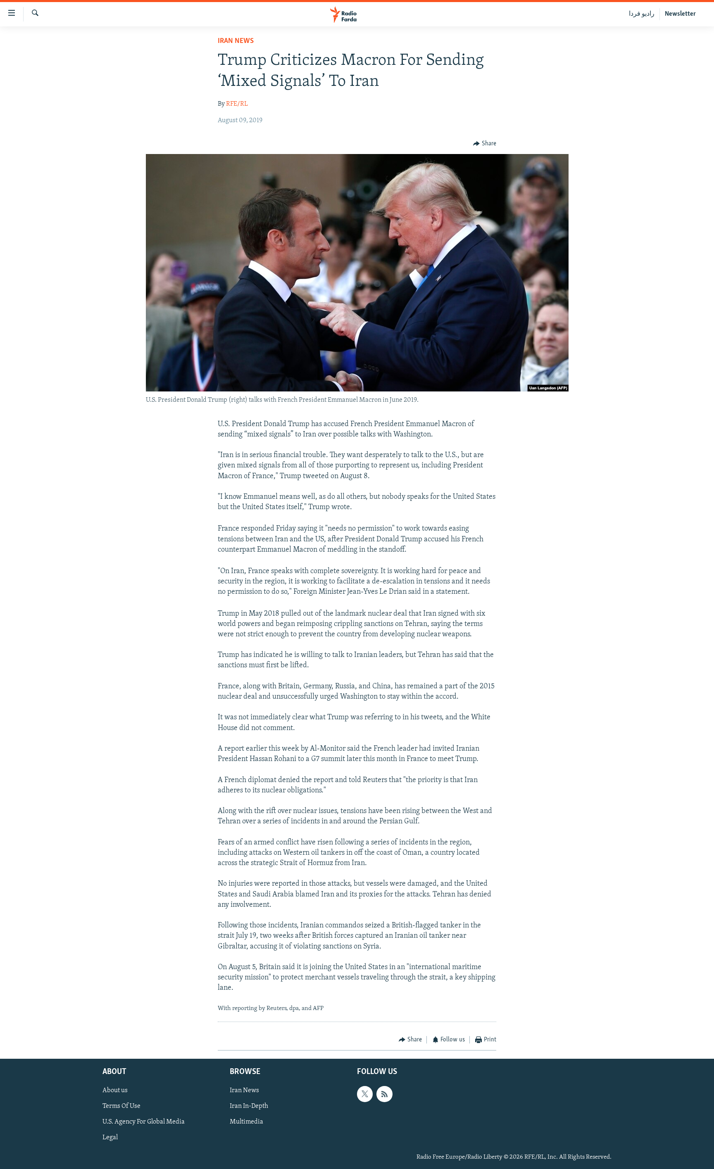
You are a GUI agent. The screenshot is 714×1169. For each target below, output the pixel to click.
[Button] (484, 143)
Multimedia (246, 1122)
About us (115, 1090)
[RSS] (384, 1094)
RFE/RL (237, 104)
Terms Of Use (121, 1106)
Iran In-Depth (249, 1106)
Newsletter (680, 14)
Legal (110, 1137)
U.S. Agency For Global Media (143, 1122)
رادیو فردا (641, 14)
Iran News (236, 41)
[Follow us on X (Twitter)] (365, 1094)
